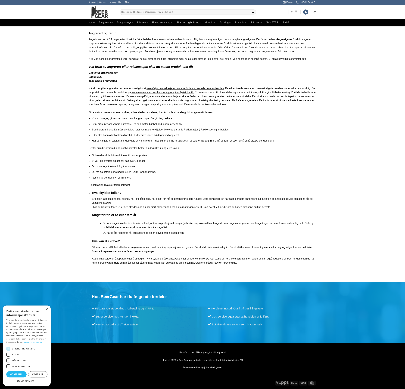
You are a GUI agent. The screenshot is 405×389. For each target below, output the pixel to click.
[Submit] (253, 12)
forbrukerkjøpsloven (195, 223)
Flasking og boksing (188, 22)
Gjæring (224, 22)
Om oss (102, 2)
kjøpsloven (177, 233)
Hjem (92, 22)
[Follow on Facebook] (292, 12)
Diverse (141, 22)
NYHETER (272, 22)
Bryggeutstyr (124, 22)
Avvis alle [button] (37, 374)
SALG (286, 22)
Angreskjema (284, 39)
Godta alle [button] (16, 374)
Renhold (239, 22)
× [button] (47, 309)
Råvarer (255, 22)
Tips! (127, 2)
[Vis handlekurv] (314, 12)
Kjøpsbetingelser (214, 367)
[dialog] (27, 346)
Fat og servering (161, 22)
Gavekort (210, 22)
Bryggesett (105, 22)
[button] (305, 12)
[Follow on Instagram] (296, 12)
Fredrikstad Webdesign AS (229, 360)
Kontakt (92, 2)
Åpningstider (116, 2)
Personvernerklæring (193, 367)
